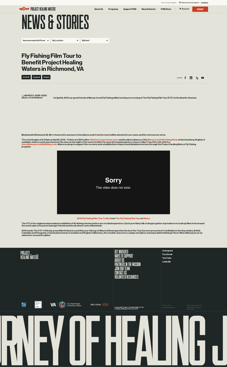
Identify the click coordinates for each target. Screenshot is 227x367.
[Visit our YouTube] (202, 78)
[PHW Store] (166, 9)
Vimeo (146, 218)
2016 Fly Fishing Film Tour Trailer (93, 218)
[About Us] (98, 9)
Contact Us (121, 274)
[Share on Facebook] (185, 78)
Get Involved (121, 253)
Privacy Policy (166, 305)
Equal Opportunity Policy (194, 305)
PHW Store (166, 9)
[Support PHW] (129, 9)
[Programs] (113, 9)
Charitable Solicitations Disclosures (194, 308)
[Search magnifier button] (180, 9)
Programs (113, 9)
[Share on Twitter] (197, 78)
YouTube (166, 258)
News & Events (149, 9)
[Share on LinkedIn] (191, 78)
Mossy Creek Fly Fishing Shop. (163, 140)
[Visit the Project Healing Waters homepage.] (37, 9)
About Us (98, 9)
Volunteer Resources (126, 278)
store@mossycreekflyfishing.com (39, 144)
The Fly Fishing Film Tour (127, 218)
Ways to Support (124, 257)
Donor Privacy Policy (168, 307)
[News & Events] (149, 9)
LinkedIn (166, 261)
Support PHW (129, 9)
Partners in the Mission (128, 265)
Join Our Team (122, 269)
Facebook (167, 254)
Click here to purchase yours (104, 140)
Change (204, 3)
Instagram (167, 250)
